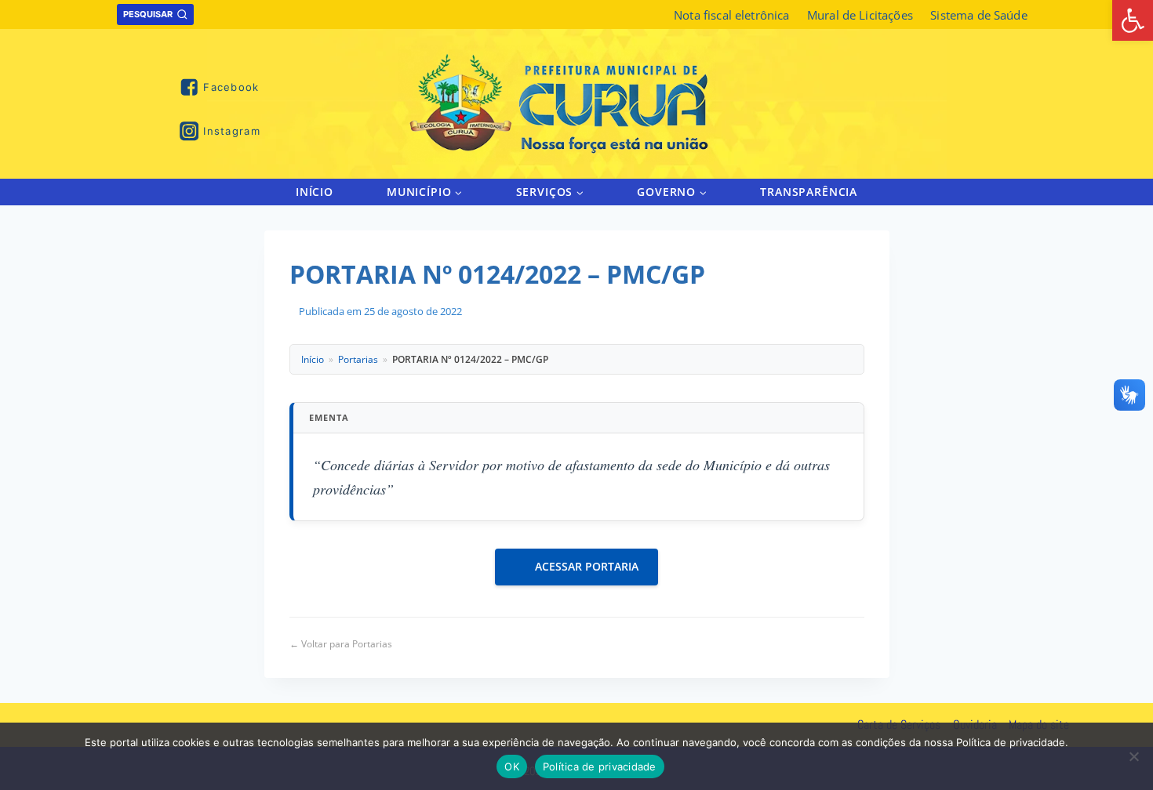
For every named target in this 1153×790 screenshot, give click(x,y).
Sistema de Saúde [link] (978, 15)
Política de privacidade (600, 766)
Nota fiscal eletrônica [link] (731, 15)
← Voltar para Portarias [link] (340, 643)
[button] (457, 191)
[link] (1132, 20)
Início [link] (314, 191)
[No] (1133, 756)
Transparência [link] (808, 191)
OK (511, 766)
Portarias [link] (358, 359)
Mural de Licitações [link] (860, 15)
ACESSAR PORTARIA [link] (586, 566)
